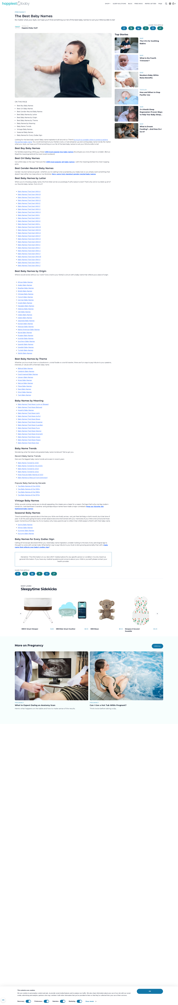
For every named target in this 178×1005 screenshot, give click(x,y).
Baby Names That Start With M (29, 227)
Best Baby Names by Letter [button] (27, 114)
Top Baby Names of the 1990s (29, 489)
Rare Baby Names (24, 389)
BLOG (130, 3)
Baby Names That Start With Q (29, 239)
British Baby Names (25, 291)
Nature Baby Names (25, 383)
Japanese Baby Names (26, 321)
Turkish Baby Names (25, 350)
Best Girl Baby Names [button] (25, 108)
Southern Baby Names (26, 341)
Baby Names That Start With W (29, 257)
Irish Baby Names (24, 312)
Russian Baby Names (25, 335)
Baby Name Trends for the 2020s (30, 466)
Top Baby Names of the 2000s (29, 486)
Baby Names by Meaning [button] (26, 123)
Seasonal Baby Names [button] (25, 132)
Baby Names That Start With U (29, 251)
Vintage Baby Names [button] (24, 129)
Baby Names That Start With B (29, 194)
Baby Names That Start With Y (29, 262)
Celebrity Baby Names (26, 371)
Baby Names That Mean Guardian (30, 425)
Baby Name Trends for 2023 (28, 469)
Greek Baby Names (25, 303)
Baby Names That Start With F (29, 206)
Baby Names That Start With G (29, 209)
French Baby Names (25, 297)
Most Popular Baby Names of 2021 (30, 475)
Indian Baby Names (25, 315)
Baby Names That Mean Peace (29, 440)
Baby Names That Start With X (29, 260)
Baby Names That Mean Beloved (30, 407)
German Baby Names (26, 300)
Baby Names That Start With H (29, 212)
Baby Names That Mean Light (29, 413)
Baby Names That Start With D (29, 200)
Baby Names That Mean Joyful (29, 416)
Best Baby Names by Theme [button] (27, 120)
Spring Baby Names (25, 525)
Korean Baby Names (25, 324)
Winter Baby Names (25, 528)
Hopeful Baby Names (26, 410)
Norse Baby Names (25, 332)
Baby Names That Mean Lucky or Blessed (33, 404)
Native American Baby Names (29, 329)
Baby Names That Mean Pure (29, 428)
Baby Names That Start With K (29, 221)
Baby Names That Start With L (29, 224)
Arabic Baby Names (25, 285)
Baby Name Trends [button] (24, 126)
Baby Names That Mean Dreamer (30, 422)
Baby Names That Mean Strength (30, 434)
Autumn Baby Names (26, 533)
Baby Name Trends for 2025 (28, 463)
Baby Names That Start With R (29, 242)
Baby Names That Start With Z (29, 265)
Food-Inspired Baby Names (28, 374)
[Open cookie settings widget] (3, 1000)
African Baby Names (25, 282)
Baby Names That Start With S (29, 245)
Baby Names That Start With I (29, 215)
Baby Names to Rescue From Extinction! (32, 478)
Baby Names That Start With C (29, 197)
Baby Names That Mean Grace (29, 437)
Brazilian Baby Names (26, 288)
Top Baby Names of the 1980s (29, 492)
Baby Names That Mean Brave (29, 419)
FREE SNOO (138, 3)
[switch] (46, 1001)
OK (150, 991)
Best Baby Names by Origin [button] (27, 117)
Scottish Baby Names (25, 338)
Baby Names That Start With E (29, 203)
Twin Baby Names (24, 395)
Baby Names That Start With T (29, 248)
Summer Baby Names (26, 530)
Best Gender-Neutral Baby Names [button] (29, 111)
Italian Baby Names (25, 318)
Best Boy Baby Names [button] (25, 106)
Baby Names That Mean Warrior (29, 431)
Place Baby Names (25, 386)
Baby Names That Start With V (29, 254)
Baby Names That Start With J (29, 218)
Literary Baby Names (25, 377)
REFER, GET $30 (150, 3)
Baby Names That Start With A (29, 191)
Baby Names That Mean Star (28, 443)
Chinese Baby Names (25, 294)
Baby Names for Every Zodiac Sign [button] (29, 135)
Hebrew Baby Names (25, 309)
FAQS (160, 3)
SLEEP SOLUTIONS (119, 3)
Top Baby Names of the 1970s (29, 495)
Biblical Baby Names (25, 368)
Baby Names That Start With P (29, 236)
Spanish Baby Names (25, 344)
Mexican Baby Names (26, 327)
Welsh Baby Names (25, 353)
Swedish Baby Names (26, 347)
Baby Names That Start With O (29, 233)
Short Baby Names (25, 392)
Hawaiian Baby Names (26, 306)
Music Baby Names (25, 380)
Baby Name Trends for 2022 (28, 472)
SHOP (107, 4)
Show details (89, 1001)
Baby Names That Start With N (29, 230)
